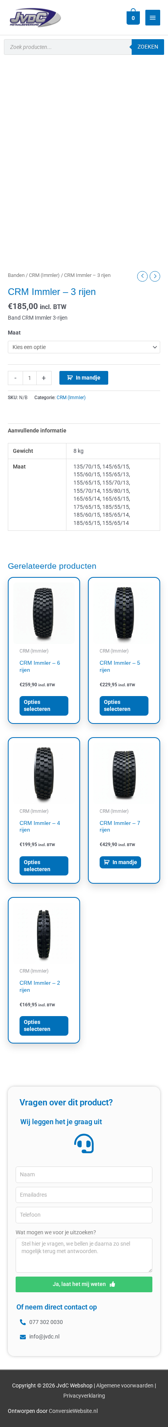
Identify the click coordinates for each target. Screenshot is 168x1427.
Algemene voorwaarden (125, 1385)
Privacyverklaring (84, 1396)
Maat (14, 332)
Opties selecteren (37, 705)
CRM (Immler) (44, 275)
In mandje (88, 377)
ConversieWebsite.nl (73, 1411)
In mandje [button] (125, 862)
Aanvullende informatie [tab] (37, 430)
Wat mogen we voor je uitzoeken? (56, 1232)
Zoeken (148, 46)
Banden (16, 275)
